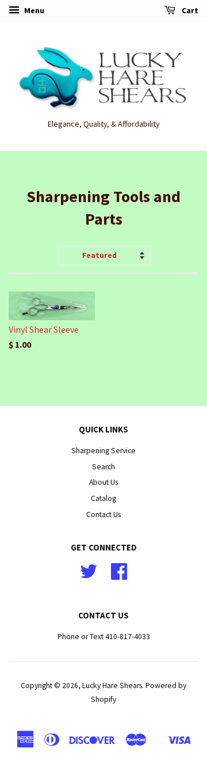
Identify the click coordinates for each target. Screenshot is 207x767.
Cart (189, 10)
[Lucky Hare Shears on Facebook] (119, 575)
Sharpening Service (103, 450)
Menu (33, 10)
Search (103, 467)
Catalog (103, 498)
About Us (103, 482)
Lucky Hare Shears (112, 685)
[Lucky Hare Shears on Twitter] (88, 575)
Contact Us (103, 514)
